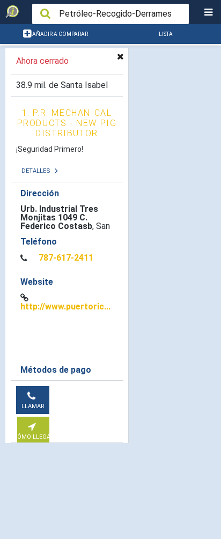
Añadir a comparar (59, 34)
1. (67, 123)
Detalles (36, 170)
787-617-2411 (66, 258)
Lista (166, 34)
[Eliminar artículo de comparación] (120, 56)
